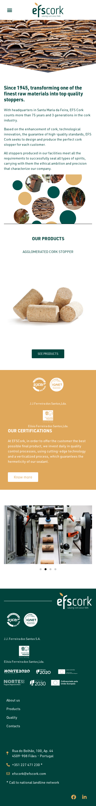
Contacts (13, 726)
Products (13, 709)
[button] (10, 10)
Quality (11, 717)
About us (13, 700)
